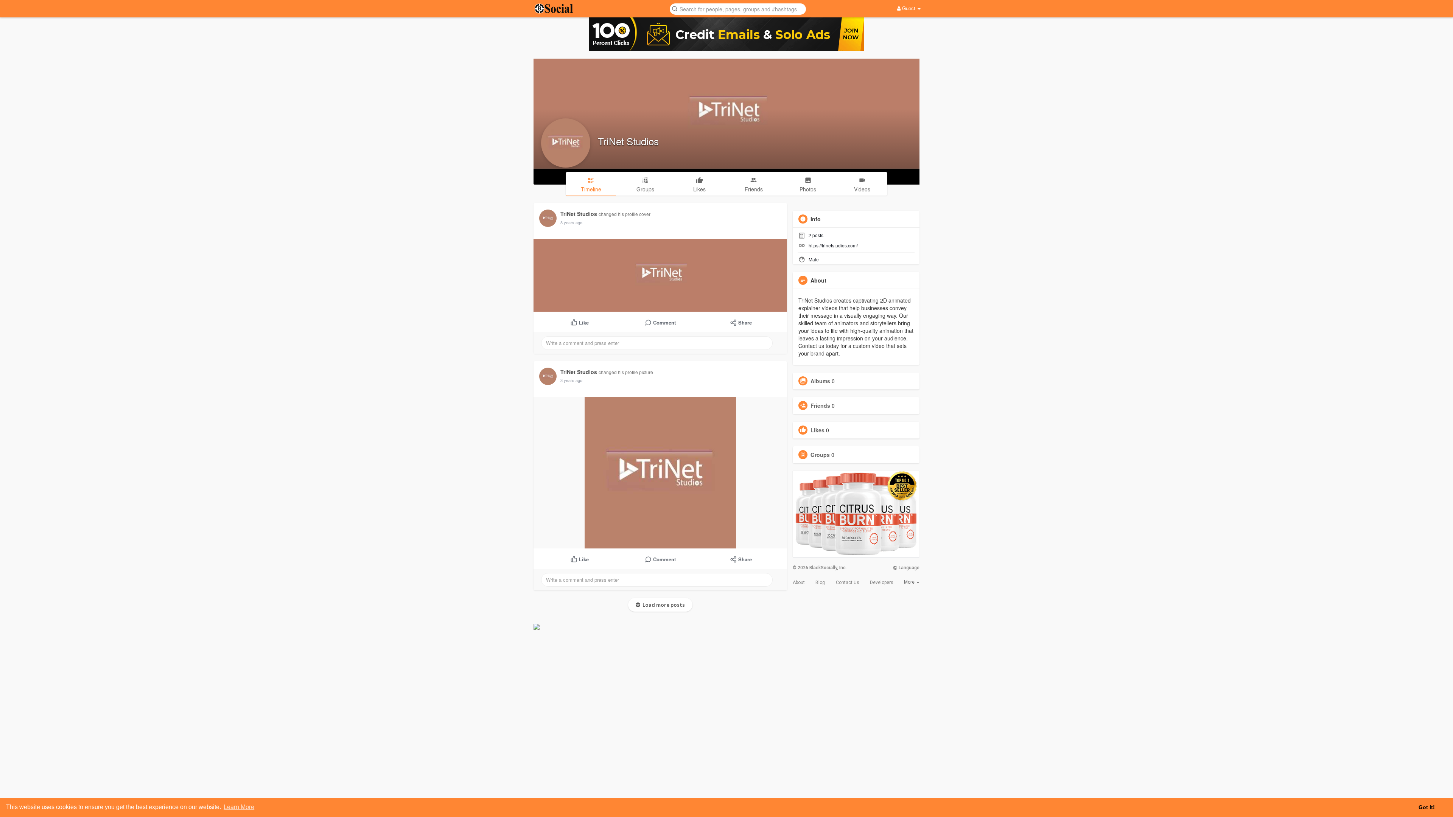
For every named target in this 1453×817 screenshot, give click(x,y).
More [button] (910, 582)
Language (908, 567)
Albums (820, 381)
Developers (881, 582)
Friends (820, 405)
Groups (820, 455)
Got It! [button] (1427, 807)
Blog (820, 582)
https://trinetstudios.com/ (833, 245)
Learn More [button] (239, 807)
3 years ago (571, 222)
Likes (818, 430)
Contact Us (847, 582)
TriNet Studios (628, 141)
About (799, 582)
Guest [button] (909, 8)
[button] (738, 8)
